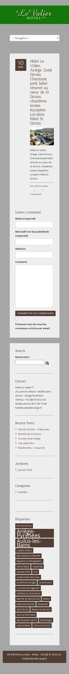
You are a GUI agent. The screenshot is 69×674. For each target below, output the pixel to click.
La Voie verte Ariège (29, 438)
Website (20, 248)
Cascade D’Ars (26, 443)
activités (22, 492)
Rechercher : (23, 357)
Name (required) (25, 218)
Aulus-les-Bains (29, 542)
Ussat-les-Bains (23, 625)
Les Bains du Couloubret (28, 593)
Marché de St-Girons (29, 434)
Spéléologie (46, 620)
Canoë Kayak (23, 566)
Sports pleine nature (27, 620)
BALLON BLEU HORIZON (28, 556)
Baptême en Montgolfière (29, 561)
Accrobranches (24, 525)
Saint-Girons (22, 609)
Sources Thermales (26, 615)
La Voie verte (45, 582)
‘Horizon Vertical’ (42, 625)
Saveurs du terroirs (41, 609)
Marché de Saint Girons (28, 598)
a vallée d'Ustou (24, 550)
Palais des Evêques (25, 604)
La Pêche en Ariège (26, 582)
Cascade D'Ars (23, 572)
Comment (21, 262)
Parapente (43, 604)
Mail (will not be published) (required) (32, 233)
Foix (35, 572)
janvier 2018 (25, 470)
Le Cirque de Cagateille (28, 588)
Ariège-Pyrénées (28, 533)
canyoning (37, 566)
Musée (46, 598)
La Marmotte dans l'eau (28, 577)
